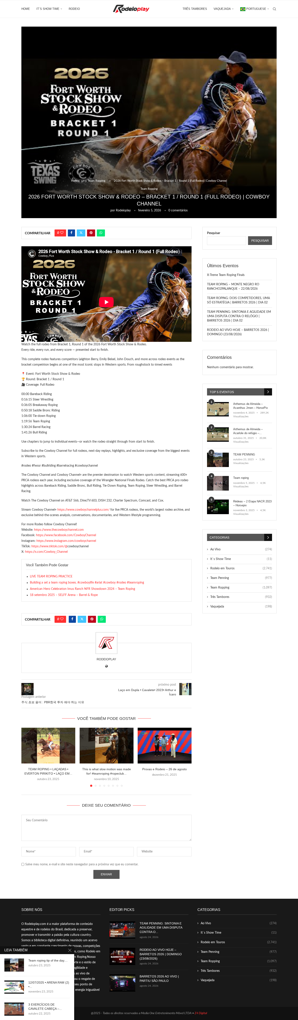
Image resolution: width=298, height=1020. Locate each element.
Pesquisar (213, 233)
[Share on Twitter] (81, 232)
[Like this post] (61, 232)
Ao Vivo (241, 549)
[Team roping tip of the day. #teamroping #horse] (14, 965)
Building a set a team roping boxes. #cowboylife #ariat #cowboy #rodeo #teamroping (87, 582)
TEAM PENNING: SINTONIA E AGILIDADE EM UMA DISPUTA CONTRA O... (161, 928)
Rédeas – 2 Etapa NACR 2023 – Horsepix (252, 503)
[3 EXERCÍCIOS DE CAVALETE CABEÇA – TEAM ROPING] (14, 1009)
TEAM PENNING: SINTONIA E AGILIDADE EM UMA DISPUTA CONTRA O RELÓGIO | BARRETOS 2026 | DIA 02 (239, 316)
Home (25, 8)
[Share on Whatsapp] (101, 232)
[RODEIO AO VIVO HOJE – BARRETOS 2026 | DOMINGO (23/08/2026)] (122, 956)
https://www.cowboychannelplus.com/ (83, 509)
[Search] (274, 9)
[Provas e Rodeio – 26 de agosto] (165, 745)
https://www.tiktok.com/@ (49, 546)
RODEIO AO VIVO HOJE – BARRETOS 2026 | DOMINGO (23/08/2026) (161, 954)
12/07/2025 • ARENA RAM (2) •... (48, 984)
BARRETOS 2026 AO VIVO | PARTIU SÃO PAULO (159, 978)
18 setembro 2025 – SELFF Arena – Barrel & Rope (64, 595)
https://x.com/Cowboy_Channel (46, 551)
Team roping (241, 477)
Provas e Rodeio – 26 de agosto (164, 769)
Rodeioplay (123, 210)
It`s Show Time (47, 8)
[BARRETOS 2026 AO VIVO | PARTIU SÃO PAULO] (122, 983)
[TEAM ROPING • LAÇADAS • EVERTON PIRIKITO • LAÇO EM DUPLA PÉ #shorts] (48, 745)
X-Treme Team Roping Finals (226, 275)
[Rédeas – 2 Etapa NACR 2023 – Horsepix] (218, 507)
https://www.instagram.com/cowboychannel (66, 541)
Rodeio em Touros (241, 568)
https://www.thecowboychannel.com (59, 529)
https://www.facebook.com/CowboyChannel (66, 535)
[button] (27, 757)
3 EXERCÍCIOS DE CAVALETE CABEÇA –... (45, 1006)
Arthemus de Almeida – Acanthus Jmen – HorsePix (250, 405)
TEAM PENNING (244, 454)
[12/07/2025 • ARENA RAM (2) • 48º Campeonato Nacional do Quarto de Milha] (14, 987)
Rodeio (74, 8)
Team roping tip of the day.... (48, 960)
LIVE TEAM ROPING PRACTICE (51, 576)
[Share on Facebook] (71, 232)
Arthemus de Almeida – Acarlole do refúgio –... (248, 431)
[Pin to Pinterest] (91, 232)
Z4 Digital (201, 1013)
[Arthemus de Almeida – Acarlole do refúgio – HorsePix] (218, 434)
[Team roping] (218, 483)
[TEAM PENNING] (218, 460)
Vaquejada (222, 8)
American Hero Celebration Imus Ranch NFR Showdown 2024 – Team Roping (82, 588)
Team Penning (241, 578)
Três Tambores (195, 8)
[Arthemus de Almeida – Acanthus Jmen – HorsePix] (218, 409)
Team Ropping (96, 181)
